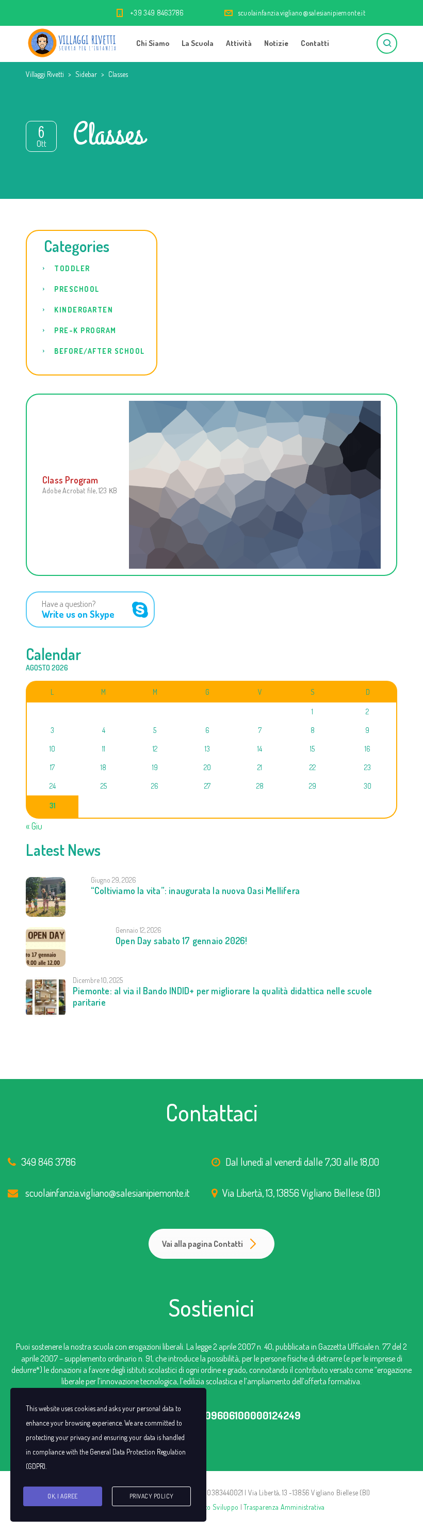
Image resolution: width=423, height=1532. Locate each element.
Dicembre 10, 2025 (98, 980)
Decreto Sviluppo (213, 1507)
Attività (239, 43)
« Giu (34, 826)
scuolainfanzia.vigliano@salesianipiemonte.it (301, 12)
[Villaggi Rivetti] (72, 41)
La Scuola (198, 43)
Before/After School (99, 351)
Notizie (276, 43)
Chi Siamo (152, 43)
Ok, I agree (62, 1496)
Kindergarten (83, 309)
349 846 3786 (48, 1161)
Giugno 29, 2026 (113, 880)
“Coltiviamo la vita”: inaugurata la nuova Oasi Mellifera (195, 890)
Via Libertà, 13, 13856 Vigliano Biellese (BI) (301, 1192)
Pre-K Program (85, 330)
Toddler (72, 268)
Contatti (315, 43)
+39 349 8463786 (157, 12)
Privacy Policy (151, 1496)
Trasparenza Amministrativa (283, 1507)
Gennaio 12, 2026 (138, 930)
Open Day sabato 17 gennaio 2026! (181, 940)
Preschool (77, 289)
